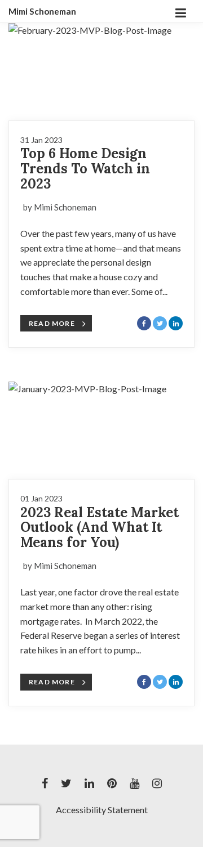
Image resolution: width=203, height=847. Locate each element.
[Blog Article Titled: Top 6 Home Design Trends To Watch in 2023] (101, 71)
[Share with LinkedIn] (176, 323)
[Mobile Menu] (180, 11)
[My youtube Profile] (134, 783)
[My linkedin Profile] (89, 783)
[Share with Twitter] (160, 323)
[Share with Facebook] (144, 323)
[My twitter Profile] (66, 783)
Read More (52, 323)
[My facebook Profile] (45, 783)
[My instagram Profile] (157, 783)
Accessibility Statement (102, 809)
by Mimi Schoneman (59, 207)
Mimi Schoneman (42, 11)
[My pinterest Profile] (112, 783)
